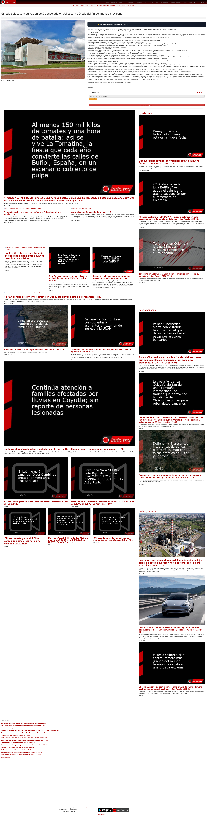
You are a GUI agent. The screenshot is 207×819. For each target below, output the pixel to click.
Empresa (124, 5)
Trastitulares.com (101, 814)
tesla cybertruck (147, 511)
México (92, 5)
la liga (97, 5)
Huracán (75, 5)
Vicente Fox (131, 5)
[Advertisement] (52, 235)
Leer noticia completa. (146, 105)
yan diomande (111, 5)
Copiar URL (93, 99)
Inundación (82, 5)
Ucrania (118, 5)
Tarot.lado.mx (131, 808)
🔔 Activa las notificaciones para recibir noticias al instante (113, 24)
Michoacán (103, 5)
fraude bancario (147, 310)
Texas (87, 5)
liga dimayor (145, 113)
